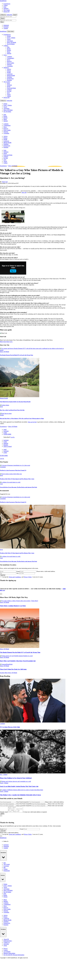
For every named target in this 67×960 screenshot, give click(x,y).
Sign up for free (32, 422)
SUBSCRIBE (7, 434)
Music (8, 52)
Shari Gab (5, 181)
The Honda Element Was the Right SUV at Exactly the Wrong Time (16, 355)
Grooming (10, 66)
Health (9, 72)
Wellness (5, 8)
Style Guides (10, 63)
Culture (5, 5)
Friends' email (4, 812)
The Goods (6, 10)
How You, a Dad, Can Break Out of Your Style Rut (12, 410)
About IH (6, 939)
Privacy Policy (28, 577)
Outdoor (9, 89)
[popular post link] (15, 465)
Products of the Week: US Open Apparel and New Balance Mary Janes (17, 478)
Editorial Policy (7, 941)
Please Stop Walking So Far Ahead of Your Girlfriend (16, 778)
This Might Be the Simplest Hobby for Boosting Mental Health (15, 401)
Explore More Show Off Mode (8, 672)
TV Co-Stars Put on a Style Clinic (10, 727)
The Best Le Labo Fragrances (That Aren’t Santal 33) (13, 470)
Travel (8, 39)
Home (8, 86)
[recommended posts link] (19, 601)
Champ (5, 869)
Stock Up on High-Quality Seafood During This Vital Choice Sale (19, 786)
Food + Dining (11, 37)
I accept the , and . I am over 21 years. (22, 577)
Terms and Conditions (15, 577)
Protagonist (6, 870)
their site (24, 192)
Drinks (9, 36)
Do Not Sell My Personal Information (13, 955)
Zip (17, 573)
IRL (4, 867)
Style (4, 7)
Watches (9, 64)
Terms (5, 945)
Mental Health (11, 75)
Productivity (10, 78)
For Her (9, 91)
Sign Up (3, 575)
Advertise (6, 944)
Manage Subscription (9, 953)
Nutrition (9, 77)
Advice (9, 69)
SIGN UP (3, 831)
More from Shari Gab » (6, 341)
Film (8, 47)
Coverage (6, 866)
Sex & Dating (11, 44)
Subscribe (9, 14)
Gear (1, 484)
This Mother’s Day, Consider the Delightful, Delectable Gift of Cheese (20, 795)
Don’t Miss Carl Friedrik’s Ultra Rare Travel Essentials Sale (18, 661)
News (8, 59)
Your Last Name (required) (23, 805)
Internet (9, 53)
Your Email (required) (22, 802)
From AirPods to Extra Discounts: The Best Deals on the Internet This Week (18, 487)
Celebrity (9, 56)
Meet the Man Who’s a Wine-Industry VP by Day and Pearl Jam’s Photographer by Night (22, 418)
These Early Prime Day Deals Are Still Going (13, 669)
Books (9, 48)
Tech (8, 93)
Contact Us (6, 942)
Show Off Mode (11, 42)
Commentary (10, 58)
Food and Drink (11, 88)
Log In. (13, 437)
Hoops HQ (6, 11)
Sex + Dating (3, 774)
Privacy (5, 948)
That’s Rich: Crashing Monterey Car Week (13, 605)
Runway (9, 61)
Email (18, 571)
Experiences (6, 3)
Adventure (10, 41)
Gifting (9, 96)
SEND (2, 813)
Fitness (9, 70)
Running (9, 80)
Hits (4, 863)
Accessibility (7, 951)
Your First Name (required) (23, 804)
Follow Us (3, 14)
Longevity (10, 74)
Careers (5, 950)
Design (9, 50)
